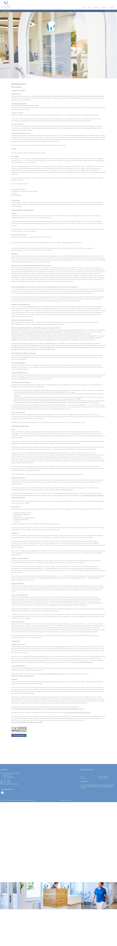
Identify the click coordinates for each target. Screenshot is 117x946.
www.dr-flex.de (59, 646)
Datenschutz (62, 800)
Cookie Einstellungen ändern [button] (19, 735)
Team (89, 7)
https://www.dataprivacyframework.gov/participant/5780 (26, 722)
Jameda (2, 792)
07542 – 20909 (6, 780)
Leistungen (95, 7)
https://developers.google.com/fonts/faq (53, 674)
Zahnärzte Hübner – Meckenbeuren (6, 5)
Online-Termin (6, 11)
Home (84, 7)
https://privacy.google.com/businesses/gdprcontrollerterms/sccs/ (65, 708)
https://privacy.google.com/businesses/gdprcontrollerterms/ (28, 708)
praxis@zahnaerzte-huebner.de (11, 784)
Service (104, 7)
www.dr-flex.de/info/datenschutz (84, 662)
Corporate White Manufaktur (28, 800)
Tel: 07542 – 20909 (110, 11)
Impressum (68, 800)
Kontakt (111, 7)
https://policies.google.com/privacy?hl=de (22, 676)
